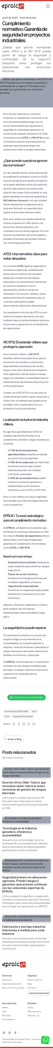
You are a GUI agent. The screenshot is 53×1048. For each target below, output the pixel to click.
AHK (4, 1011)
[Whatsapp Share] (29, 724)
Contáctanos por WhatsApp (29, 697)
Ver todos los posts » (13, 757)
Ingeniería (6, 980)
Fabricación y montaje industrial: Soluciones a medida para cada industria (24, 930)
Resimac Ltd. (34, 1015)
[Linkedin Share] (24, 724)
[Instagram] (9, 1033)
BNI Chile (6, 1015)
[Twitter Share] (14, 724)
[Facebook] (15, 1033)
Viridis (30, 1007)
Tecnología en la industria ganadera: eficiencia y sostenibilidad (19, 832)
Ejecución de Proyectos (13, 988)
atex (34, 711)
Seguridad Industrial (11, 984)
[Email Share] (33, 724)
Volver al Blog (15, 739)
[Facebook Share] (18, 724)
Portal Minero (8, 1019)
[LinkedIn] (4, 1033)
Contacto (32, 988)
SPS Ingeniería (34, 1011)
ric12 (7, 716)
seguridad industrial (23, 716)
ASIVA (5, 1007)
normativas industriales (16, 711)
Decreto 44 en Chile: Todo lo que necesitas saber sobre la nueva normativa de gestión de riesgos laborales (24, 788)
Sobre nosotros (35, 980)
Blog (30, 984)
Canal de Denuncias (39, 993)
